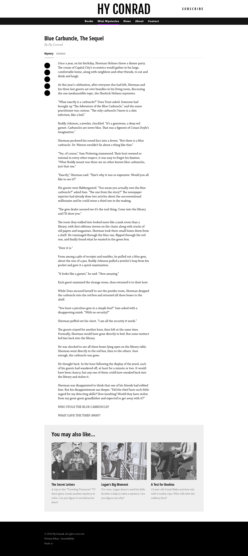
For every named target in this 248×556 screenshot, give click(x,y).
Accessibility (67, 538)
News (127, 21)
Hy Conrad (58, 534)
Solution (60, 53)
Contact (153, 21)
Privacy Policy (51, 538)
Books (89, 21)
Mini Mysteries (108, 21)
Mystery (48, 53)
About (139, 21)
